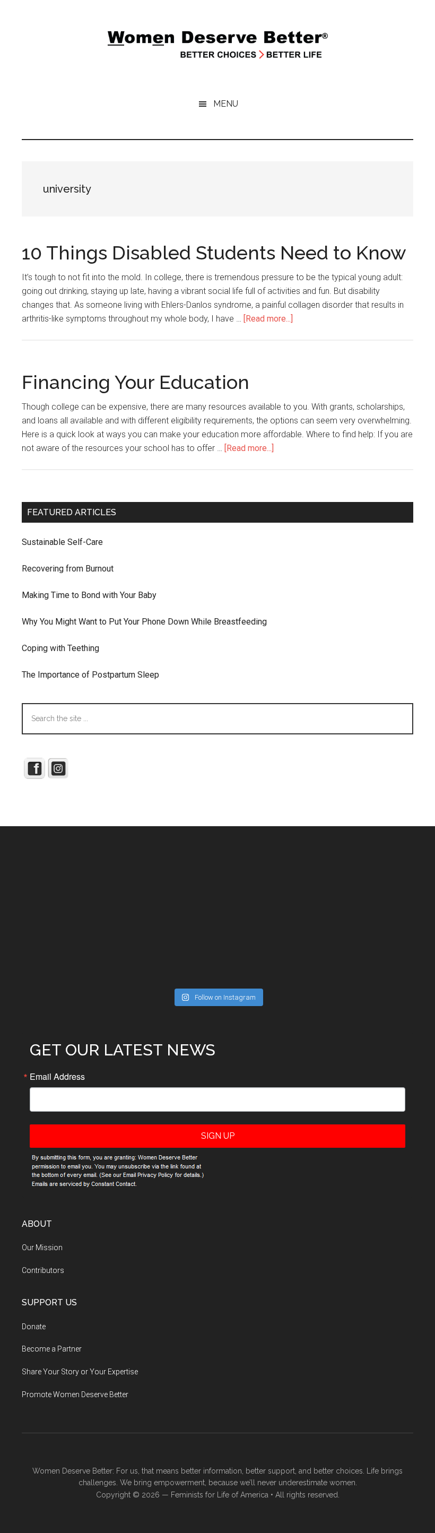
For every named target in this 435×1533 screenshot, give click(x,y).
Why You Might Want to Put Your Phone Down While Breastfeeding (144, 622)
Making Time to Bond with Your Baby (89, 595)
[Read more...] (268, 319)
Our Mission (42, 1247)
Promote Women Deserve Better (75, 1394)
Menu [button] (225, 104)
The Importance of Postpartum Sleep (90, 675)
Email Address (57, 1076)
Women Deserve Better (217, 45)
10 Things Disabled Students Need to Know (214, 252)
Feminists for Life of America (219, 1495)
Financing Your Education (135, 382)
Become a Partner (52, 1349)
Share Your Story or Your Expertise (80, 1371)
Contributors (43, 1270)
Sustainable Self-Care (62, 542)
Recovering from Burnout (68, 569)
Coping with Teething (60, 648)
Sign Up (217, 1136)
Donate (34, 1326)
